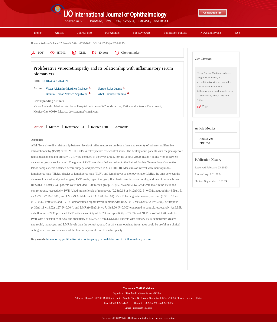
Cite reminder (130, 52)
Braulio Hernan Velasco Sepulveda (66, 94)
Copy (205, 106)
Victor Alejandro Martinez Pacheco (67, 88)
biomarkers (53, 239)
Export (103, 52)
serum (147, 239)
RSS (237, 32)
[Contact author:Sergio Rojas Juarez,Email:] (124, 87)
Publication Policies (175, 32)
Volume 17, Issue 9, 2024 (63, 43)
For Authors (112, 32)
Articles (59, 32)
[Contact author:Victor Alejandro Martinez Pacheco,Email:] (90, 87)
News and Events (210, 32)
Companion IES (212, 12)
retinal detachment (111, 239)
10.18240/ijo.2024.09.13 (56, 81)
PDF (41, 52)
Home (37, 32)
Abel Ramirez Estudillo (112, 94)
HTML (61, 52)
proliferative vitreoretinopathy (80, 239)
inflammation (132, 239)
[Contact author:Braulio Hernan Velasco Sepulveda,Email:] (89, 93)
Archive (44, 43)
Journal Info (84, 32)
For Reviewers (141, 32)
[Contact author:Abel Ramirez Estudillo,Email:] (128, 93)
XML (82, 52)
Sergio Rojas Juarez (110, 88)
